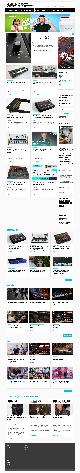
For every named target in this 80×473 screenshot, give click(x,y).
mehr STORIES (68, 391)
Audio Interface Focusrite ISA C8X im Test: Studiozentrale (17, 270)
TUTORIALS (53, 10)
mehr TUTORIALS (67, 335)
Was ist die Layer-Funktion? (37, 302)
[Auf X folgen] (71, 6)
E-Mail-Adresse (61, 109)
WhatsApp (65, 6)
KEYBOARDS (10, 10)
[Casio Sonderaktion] (40, 22)
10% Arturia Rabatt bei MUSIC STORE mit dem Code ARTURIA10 (44, 183)
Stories (64, 171)
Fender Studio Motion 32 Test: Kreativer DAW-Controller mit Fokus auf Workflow (61, 271)
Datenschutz (61, 6)
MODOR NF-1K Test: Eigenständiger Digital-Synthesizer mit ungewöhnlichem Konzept (18, 150)
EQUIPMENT (31, 10)
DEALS (62, 10)
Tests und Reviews (65, 170)
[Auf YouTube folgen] (72, 6)
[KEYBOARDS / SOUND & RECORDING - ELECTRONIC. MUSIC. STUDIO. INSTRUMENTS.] (20, 4)
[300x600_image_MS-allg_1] (66, 53)
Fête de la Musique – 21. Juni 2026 (39, 381)
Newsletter (48, 6)
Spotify (67, 6)
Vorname (60, 105)
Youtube (61, 203)
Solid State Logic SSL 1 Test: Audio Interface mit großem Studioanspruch (43, 116)
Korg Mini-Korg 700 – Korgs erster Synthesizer (16, 83)
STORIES (43, 10)
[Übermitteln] (73, 34)
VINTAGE (58, 10)
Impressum (54, 6)
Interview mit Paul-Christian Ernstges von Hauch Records (61, 382)
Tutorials (66, 180)
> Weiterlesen (36, 52)
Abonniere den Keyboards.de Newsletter (60, 326)
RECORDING (37, 10)
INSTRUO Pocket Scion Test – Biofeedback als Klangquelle (38, 270)
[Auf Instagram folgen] (69, 6)
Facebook (67, 200)
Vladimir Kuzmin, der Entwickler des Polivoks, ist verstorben (17, 382)
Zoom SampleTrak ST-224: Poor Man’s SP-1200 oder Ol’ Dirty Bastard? (17, 183)
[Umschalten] (21, 445)
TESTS (48, 10)
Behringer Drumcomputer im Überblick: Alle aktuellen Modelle (44, 83)
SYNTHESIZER (17, 10)
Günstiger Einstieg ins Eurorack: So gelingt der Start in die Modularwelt (16, 116)
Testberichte (13, 229)
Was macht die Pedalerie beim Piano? (38, 326)
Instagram (61, 200)
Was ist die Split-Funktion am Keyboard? (61, 303)
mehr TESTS (68, 279)
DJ (21, 10)
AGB (57, 6)
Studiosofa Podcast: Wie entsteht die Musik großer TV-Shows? (43, 150)
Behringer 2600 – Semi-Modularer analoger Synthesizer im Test (62, 247)
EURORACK (26, 10)
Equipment (66, 176)
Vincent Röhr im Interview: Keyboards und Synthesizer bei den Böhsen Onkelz (17, 359)
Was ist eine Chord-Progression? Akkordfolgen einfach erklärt (16, 326)
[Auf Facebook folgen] (68, 6)
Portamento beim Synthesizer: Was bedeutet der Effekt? (43, 38)
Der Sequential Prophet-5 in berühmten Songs (60, 358)
